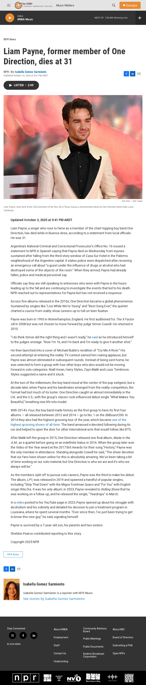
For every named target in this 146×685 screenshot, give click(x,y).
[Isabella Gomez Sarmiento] (12, 589)
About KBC (119, 629)
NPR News (10, 39)
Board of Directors (123, 637)
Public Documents (93, 646)
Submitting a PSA (123, 645)
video (20, 502)
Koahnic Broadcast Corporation (93, 655)
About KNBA (61, 629)
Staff (57, 645)
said (95, 337)
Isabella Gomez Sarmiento (30, 72)
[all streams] (140, 18)
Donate (131, 5)
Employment (61, 637)
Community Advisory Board (95, 630)
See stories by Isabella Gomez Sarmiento (54, 599)
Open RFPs (119, 653)
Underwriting (61, 661)
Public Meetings (92, 638)
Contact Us (60, 653)
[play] (10, 18)
